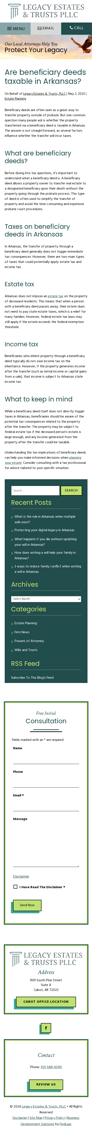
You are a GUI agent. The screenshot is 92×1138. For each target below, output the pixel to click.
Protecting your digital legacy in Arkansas (44, 530)
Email (18, 795)
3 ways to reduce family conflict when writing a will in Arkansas (48, 569)
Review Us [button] (46, 1084)
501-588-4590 (51, 1067)
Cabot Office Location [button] (46, 1002)
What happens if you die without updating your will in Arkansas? (46, 542)
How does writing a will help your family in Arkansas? (45, 555)
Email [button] (48, 28)
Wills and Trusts (26, 650)
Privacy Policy (55, 1118)
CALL (79, 28)
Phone (18, 772)
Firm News (22, 632)
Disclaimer (21, 877)
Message (20, 819)
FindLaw (65, 1124)
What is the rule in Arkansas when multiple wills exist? (45, 519)
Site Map (36, 1118)
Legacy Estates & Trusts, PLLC (44, 93)
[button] (15, 27)
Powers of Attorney (29, 641)
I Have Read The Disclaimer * (42, 887)
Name (17, 748)
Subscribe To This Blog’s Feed (32, 678)
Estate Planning (15, 98)
